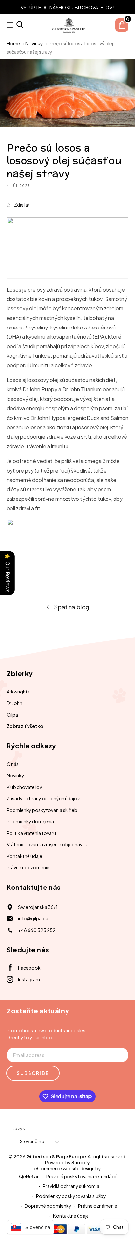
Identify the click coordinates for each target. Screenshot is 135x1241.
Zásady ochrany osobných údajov (43, 798)
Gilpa (12, 715)
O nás (13, 764)
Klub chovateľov (24, 787)
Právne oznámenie (97, 1206)
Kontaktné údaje (24, 856)
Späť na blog (71, 607)
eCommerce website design (64, 1168)
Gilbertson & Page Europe (56, 1156)
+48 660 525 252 (37, 930)
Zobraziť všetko (25, 726)
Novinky (34, 43)
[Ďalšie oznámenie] (126, 7)
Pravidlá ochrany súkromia (71, 1186)
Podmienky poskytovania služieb (42, 810)
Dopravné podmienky (48, 1206)
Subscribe (33, 1073)
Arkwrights (18, 691)
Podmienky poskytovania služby (71, 1196)
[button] (19, 25)
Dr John (14, 703)
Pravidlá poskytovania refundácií (81, 1176)
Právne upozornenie (28, 867)
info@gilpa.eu (33, 918)
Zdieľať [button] (21, 204)
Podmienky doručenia (30, 821)
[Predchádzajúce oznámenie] (9, 7)
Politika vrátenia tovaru (31, 833)
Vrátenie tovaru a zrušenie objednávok (47, 844)
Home (13, 43)
